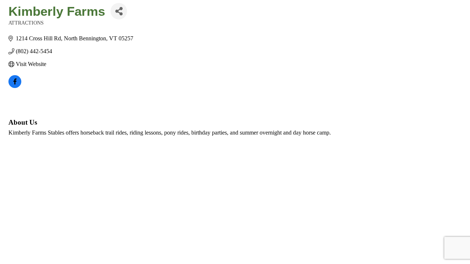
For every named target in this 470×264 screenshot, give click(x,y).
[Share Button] (119, 11)
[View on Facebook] (14, 86)
